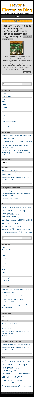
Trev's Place (5, 182)
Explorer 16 (16, 214)
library (8, 220)
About (17, 16)
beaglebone (16, 207)
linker (12, 220)
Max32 (14, 220)
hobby (17, 217)
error (18, 210)
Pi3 (4, 39)
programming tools (7, 124)
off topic (4, 110)
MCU (18, 220)
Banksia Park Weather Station (10, 170)
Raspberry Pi (9, 39)
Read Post (27, 72)
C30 (23, 207)
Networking (5, 107)
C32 (25, 207)
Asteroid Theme (29, 395)
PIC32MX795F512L (25, 229)
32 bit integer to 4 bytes (8, 138)
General (4, 104)
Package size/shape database (10, 198)
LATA (23, 217)
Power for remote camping (9, 121)
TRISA (15, 232)
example (23, 210)
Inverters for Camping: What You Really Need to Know (16, 135)
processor (7, 232)
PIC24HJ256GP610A (6, 229)
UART (20, 232)
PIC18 (13, 224)
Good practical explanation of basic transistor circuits (16, 191)
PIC (10, 224)
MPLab (5, 223)
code (9, 210)
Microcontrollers (25, 220)
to (13, 232)
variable (28, 232)
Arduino (4, 93)
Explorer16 (8, 214)
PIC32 (3, 118)
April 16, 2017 (27, 36)
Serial (11, 232)
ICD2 (20, 217)
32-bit (3, 207)
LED (4, 219)
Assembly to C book (7, 96)
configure (14, 210)
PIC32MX (19, 229)
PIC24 (3, 115)
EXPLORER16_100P (9, 217)
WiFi (31, 232)
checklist (29, 207)
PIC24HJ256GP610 (19, 226)
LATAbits (26, 217)
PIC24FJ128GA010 (8, 226)
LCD (30, 217)
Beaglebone (5, 99)
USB (25, 232)
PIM (3, 232)
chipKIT (4, 101)
